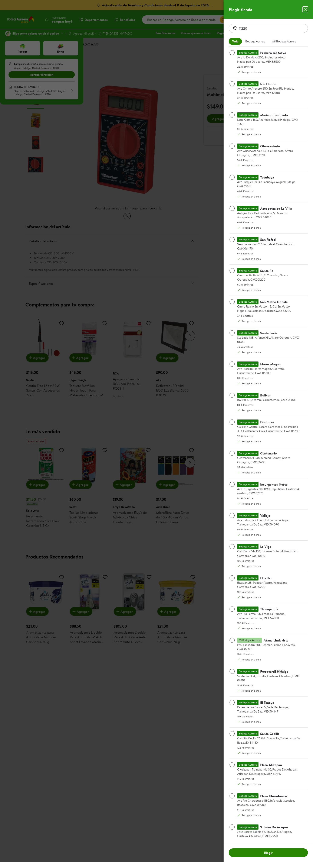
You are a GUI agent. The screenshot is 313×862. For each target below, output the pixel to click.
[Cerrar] (305, 9)
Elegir (268, 852)
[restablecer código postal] (234, 28)
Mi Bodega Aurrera (284, 41)
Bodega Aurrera (255, 41)
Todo (235, 41)
